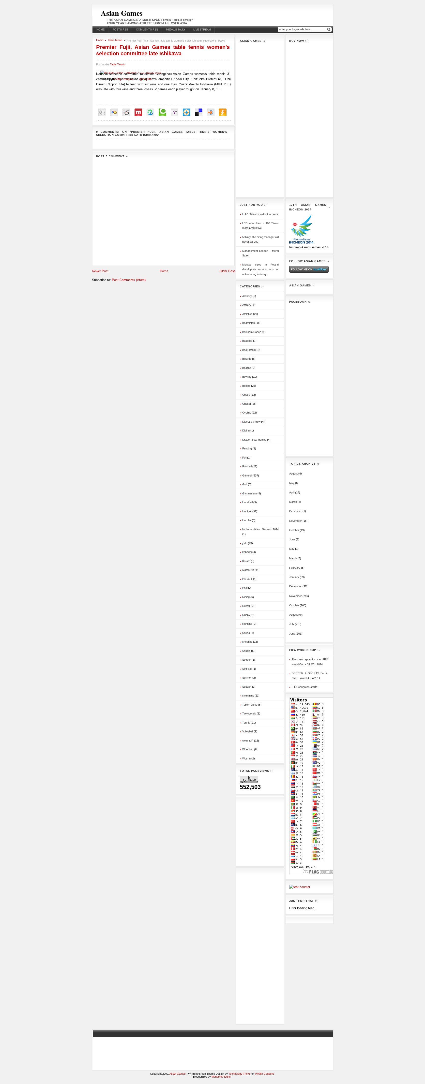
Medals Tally (175, 29)
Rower (246, 605)
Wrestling (247, 749)
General (247, 475)
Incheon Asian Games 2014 (260, 529)
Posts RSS (120, 29)
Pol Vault (247, 579)
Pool (244, 587)
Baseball (247, 340)
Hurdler (246, 520)
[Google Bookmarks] (114, 112)
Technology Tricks (239, 1073)
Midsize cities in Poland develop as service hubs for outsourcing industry (260, 269)
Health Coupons (264, 1073)
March (293, 501)
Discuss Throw (251, 421)
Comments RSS (147, 29)
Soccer (246, 659)
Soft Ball (247, 668)
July (291, 624)
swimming (248, 695)
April (291, 492)
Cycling (246, 412)
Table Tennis (114, 40)
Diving (246, 430)
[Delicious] (198, 112)
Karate (246, 561)
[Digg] (102, 112)
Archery (247, 296)
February (294, 567)
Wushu (246, 758)
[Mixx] (138, 112)
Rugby (246, 614)
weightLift (247, 740)
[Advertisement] (260, 119)
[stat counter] (299, 887)
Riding (246, 596)
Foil (244, 457)
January (294, 577)
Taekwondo (249, 713)
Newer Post (100, 271)
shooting (247, 641)
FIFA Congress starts (304, 686)
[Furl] (222, 112)
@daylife (145, 79)
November (295, 520)
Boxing (246, 385)
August (293, 473)
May (291, 483)
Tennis (246, 722)
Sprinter (247, 677)
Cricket (246, 403)
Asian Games (122, 12)
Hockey (247, 511)
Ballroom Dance (251, 331)
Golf (244, 484)
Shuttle (246, 650)
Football (247, 466)
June (292, 539)
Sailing (246, 632)
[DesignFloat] (186, 112)
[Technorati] (162, 112)
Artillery (246, 304)
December (295, 511)
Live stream (202, 29)
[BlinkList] (210, 112)
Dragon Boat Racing (254, 439)
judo (244, 543)
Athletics (247, 313)
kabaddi (247, 551)
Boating (246, 367)
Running (247, 623)
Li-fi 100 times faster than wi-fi (260, 214)
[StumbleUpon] (150, 112)
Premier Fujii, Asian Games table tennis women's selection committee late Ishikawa (163, 50)
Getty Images (123, 79)
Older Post (227, 271)
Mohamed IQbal (221, 1076)
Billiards (246, 358)
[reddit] (126, 112)
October (294, 530)
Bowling (246, 376)
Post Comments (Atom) (129, 280)
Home (100, 29)
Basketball (248, 349)
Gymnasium (249, 493)
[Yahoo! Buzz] (174, 112)
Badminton (248, 322)
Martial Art (248, 569)
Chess (246, 394)
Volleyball (247, 731)
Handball (247, 502)
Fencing (247, 448)
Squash (246, 686)
